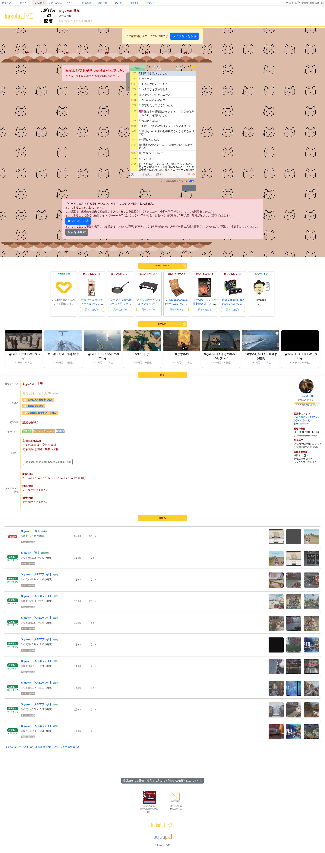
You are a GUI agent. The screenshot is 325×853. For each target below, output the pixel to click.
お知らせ (149, 3)
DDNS (118, 3)
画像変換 (134, 3)
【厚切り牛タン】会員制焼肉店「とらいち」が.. (205, 303)
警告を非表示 (77, 232)
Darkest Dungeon (44, 431)
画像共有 (86, 3)
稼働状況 (314, 2)
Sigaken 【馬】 (30, 531)
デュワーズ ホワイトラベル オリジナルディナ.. (92, 303)
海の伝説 (65, 20)
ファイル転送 (55, 3)
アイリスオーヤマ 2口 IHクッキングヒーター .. (148, 303)
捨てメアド (7, 3)
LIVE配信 (39, 3)
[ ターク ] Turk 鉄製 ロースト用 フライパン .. (120, 303)
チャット (70, 3)
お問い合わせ (301, 2)
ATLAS (27, 431)
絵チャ (23, 3)
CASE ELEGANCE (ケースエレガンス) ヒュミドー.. (176, 303)
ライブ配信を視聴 (184, 36)
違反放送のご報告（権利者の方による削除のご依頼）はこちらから (162, 780)
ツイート (189, 187)
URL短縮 (288, 2)
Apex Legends (28, 542)
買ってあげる (92, 309)
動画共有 (102, 3)
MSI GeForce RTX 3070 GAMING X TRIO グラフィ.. (233, 303)
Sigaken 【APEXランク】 (36, 574)
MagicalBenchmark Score (48, 461)
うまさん (76, 20)
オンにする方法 (78, 221)
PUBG (60, 431)
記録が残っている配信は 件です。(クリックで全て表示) (42, 747)
